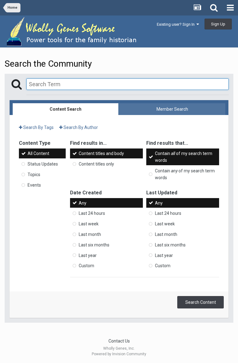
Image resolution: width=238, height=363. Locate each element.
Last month (90, 234)
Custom (86, 265)
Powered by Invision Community (119, 354)
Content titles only (96, 164)
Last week (89, 223)
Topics (34, 174)
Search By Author (80, 127)
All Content (38, 153)
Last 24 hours (92, 213)
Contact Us (119, 341)
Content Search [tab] (66, 109)
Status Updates (43, 164)
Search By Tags (38, 127)
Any (82, 202)
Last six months (94, 244)
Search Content (200, 302)
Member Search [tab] (172, 109)
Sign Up (218, 24)
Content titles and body (101, 153)
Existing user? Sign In (176, 24)
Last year (88, 255)
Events (34, 185)
